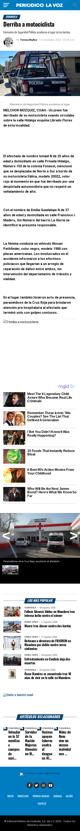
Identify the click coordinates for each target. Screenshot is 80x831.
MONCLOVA (23, 796)
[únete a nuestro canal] (40, 703)
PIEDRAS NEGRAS (41, 796)
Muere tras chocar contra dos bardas (47, 626)
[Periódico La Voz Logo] (40, 5)
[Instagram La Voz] (43, 785)
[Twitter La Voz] (36, 785)
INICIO (10, 796)
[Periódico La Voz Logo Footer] (40, 774)
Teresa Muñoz (28, 39)
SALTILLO (42, 803)
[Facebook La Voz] (29, 785)
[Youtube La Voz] (50, 785)
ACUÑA (69, 796)
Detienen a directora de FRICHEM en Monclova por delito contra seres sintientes (47, 645)
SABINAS (57, 796)
